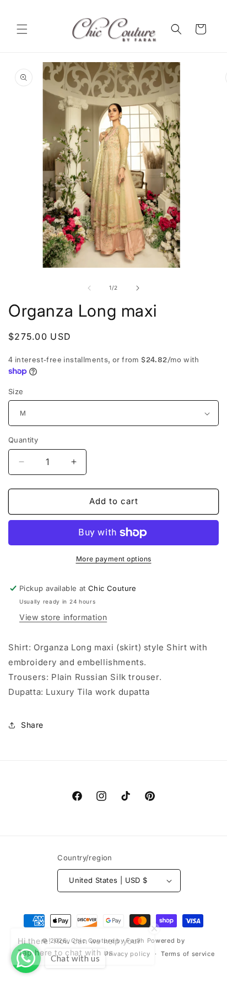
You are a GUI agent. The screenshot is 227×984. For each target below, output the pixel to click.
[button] (22, 29)
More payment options (114, 559)
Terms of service (187, 954)
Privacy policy (127, 954)
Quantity (23, 439)
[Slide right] (138, 288)
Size (16, 391)
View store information (63, 617)
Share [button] (32, 724)
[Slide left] (89, 288)
